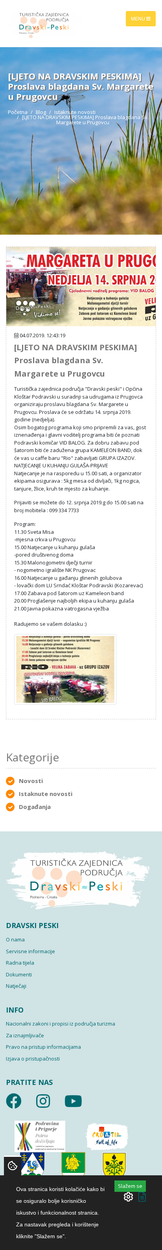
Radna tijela (20, 962)
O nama (15, 939)
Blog (41, 112)
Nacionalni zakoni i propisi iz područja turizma (60, 1023)
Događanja (35, 807)
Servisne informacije (30, 951)
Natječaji (16, 985)
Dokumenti (19, 974)
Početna (18, 112)
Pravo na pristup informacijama (43, 1046)
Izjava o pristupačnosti (33, 1058)
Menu (138, 18)
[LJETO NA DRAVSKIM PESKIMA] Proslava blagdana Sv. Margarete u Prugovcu (75, 360)
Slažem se (130, 1185)
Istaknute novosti (75, 112)
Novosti (31, 781)
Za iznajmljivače (25, 1035)
